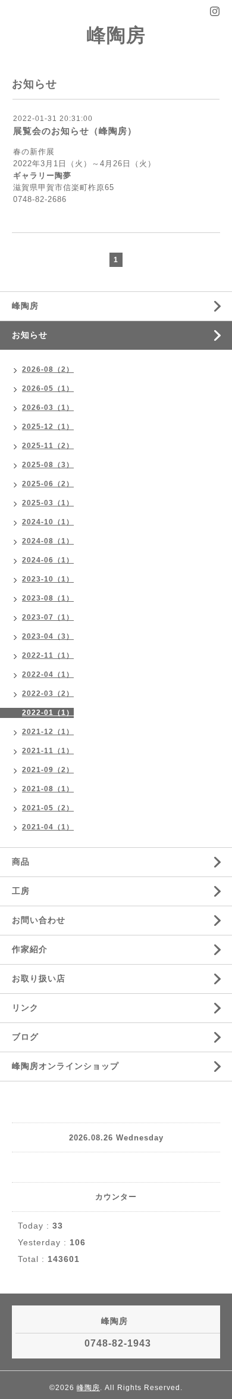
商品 (21, 861)
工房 (21, 891)
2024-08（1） (48, 541)
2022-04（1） (48, 674)
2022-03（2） (48, 693)
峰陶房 (116, 35)
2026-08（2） (48, 369)
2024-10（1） (48, 522)
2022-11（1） (48, 655)
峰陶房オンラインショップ (65, 1066)
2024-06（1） (48, 560)
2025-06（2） (48, 484)
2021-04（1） (48, 827)
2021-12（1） (48, 732)
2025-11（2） (48, 446)
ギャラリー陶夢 (42, 175)
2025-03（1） (48, 503)
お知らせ (30, 335)
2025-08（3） (48, 465)
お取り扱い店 (38, 978)
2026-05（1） (48, 388)
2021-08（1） (48, 789)
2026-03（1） (48, 407)
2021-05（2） (48, 808)
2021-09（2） (48, 770)
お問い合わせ (38, 920)
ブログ (25, 1037)
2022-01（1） (48, 712)
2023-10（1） (48, 579)
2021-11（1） (48, 751)
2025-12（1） (48, 426)
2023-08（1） (48, 598)
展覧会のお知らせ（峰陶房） (75, 131)
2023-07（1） (48, 617)
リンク (25, 1007)
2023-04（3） (48, 636)
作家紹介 (30, 949)
